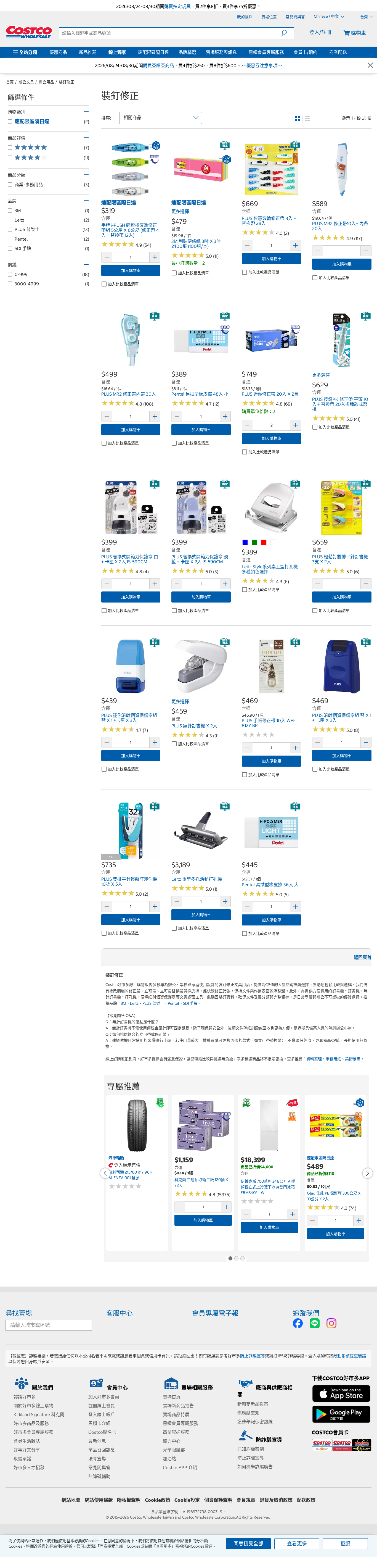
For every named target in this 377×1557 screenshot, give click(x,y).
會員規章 (246, 1500)
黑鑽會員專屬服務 (266, 52)
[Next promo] (367, 1173)
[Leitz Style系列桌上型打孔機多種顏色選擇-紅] (264, 542)
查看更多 (297, 1543)
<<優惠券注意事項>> (261, 65)
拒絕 (345, 1543)
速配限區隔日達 (153, 52)
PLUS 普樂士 (153, 1003)
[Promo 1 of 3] (230, 1259)
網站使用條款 (99, 1500)
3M (123, 1003)
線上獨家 (117, 52)
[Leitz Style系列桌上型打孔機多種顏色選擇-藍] (245, 542)
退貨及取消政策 (276, 1500)
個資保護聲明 (218, 1500)
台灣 (364, 16)
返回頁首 (362, 957)
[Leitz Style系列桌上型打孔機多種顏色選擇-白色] (273, 542)
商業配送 (338, 52)
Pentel (173, 1003)
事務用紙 (333, 1058)
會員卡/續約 (305, 52)
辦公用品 (46, 82)
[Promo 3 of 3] (242, 1259)
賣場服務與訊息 (221, 52)
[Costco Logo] (29, 32)
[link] (131, 196)
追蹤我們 (306, 1313)
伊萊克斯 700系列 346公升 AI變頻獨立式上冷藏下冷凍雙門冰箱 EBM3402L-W (268, 1187)
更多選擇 (180, 211)
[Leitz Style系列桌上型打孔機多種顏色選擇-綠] (254, 542)
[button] (287, 33)
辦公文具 (26, 82)
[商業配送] (348, 52)
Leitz (134, 1003)
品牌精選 (187, 52)
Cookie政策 (157, 1500)
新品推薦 (88, 52)
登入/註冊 (320, 32)
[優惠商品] (68, 52)
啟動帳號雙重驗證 (349, 1355)
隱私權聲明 (128, 1500)
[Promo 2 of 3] (236, 1259)
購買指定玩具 (177, 6)
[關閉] (370, 65)
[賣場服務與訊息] (238, 52)
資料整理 (314, 1058)
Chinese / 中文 (326, 16)
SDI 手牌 (190, 1003)
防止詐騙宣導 (252, 1355)
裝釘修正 (66, 82)
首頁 (10, 82)
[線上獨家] (127, 52)
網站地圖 (71, 1500)
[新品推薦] (98, 52)
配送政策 (306, 1500)
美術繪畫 (352, 1058)
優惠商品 (58, 52)
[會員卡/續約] (318, 52)
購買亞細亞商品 (158, 65)
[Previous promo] (105, 1173)
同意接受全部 (248, 1543)
